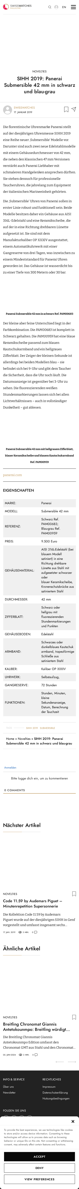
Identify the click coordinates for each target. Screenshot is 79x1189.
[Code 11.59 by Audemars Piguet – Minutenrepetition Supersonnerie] (39, 864)
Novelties (39, 71)
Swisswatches (24, 108)
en (64, 7)
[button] (73, 1121)
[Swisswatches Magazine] (17, 7)
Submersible (47, 728)
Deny (39, 1168)
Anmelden (9, 767)
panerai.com (12, 475)
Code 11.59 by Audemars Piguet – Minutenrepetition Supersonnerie (32, 903)
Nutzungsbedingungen (56, 1098)
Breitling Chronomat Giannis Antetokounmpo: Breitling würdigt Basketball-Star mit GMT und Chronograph (34, 1027)
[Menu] (73, 7)
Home (10, 738)
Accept (39, 1157)
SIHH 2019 (32, 728)
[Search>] (49, 7)
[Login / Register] (56, 7)
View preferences (39, 1179)
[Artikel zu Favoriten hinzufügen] (66, 110)
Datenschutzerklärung (55, 1093)
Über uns (8, 1087)
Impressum (49, 1087)
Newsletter (9, 1093)
